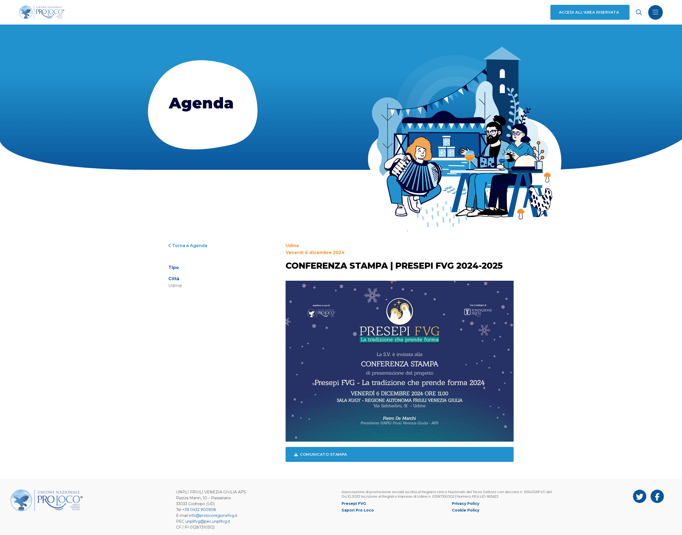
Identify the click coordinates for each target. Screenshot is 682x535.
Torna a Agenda (189, 245)
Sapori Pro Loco (358, 510)
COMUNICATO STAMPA (323, 454)
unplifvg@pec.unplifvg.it (207, 521)
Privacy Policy (465, 503)
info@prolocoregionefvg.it (213, 515)
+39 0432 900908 (199, 509)
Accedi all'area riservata (589, 12)
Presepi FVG (354, 503)
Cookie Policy (465, 510)
